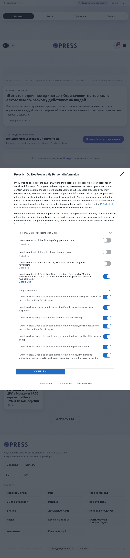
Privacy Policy (84, 383)
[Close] (123, 175)
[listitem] (65, 233)
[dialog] (65, 279)
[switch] (107, 240)
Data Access (65, 383)
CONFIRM (40, 371)
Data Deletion (46, 383)
